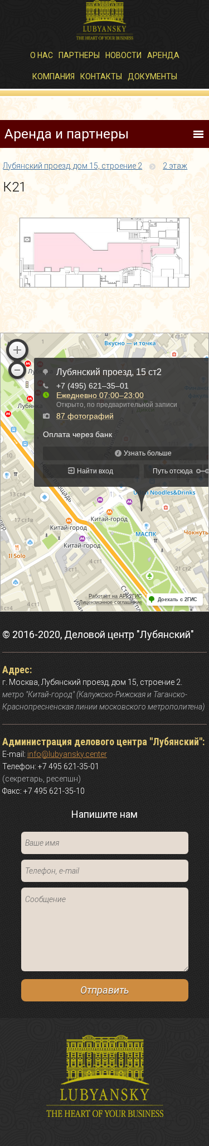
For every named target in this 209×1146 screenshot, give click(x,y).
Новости (123, 55)
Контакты (101, 76)
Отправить (104, 990)
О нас (41, 55)
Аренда (163, 55)
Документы (152, 76)
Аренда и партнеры (66, 134)
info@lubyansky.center (67, 754)
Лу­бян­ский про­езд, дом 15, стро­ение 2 (72, 165)
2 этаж (175, 165)
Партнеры (79, 55)
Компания (53, 76)
